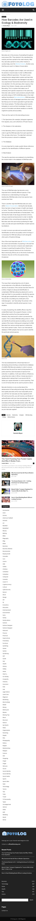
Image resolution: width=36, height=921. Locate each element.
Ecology (4, 417)
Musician (5, 720)
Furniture (5, 643)
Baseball (5, 525)
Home (3, 14)
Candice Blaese (5, 463)
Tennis (4, 789)
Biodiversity (15, 415)
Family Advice (6, 620)
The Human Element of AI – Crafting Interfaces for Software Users (18, 863)
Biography (5, 538)
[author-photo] (18, 431)
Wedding (5, 814)
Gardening (6, 653)
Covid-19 (5, 582)
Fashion (5, 623)
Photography (6, 740)
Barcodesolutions (19, 97)
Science (5, 753)
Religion (5, 750)
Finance (5, 633)
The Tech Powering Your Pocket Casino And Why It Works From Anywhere (17, 853)
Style (4, 784)
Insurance (5, 684)
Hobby (4, 669)
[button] (3, 10)
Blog (4, 541)
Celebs (4, 566)
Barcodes (9, 415)
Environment (6, 612)
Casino (4, 561)
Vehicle (5, 807)
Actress (5, 515)
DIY (4, 600)
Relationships (6, 748)
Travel (4, 797)
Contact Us (5, 910)
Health (4, 664)
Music (4, 717)
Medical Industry (20, 64)
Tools (4, 794)
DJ (3, 602)
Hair (4, 661)
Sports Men (6, 781)
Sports (4, 779)
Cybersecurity (6, 589)
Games (5, 651)
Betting (5, 533)
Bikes (4, 536)
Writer (4, 820)
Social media (6, 776)
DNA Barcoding (26, 241)
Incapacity (5, 679)
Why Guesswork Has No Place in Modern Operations (15, 858)
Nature (5, 722)
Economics (6, 605)
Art (3, 523)
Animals (5, 520)
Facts (4, 615)
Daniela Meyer (6, 25)
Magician (5, 697)
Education (5, 607)
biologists (21, 415)
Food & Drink (6, 638)
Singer (4, 761)
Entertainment (7, 610)
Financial (5, 635)
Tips (4, 791)
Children (5, 569)
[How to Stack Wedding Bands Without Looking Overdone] (6, 499)
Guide (4, 658)
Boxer (4, 543)
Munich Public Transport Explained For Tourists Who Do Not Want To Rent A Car (17, 868)
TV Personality (7, 799)
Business (8, 14)
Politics (5, 743)
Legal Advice (6, 692)
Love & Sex (6, 694)
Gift (4, 656)
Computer (5, 577)
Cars (4, 559)
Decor (4, 594)
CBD (4, 564)
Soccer (4, 768)
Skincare (5, 766)
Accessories (6, 510)
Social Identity (7, 771)
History (5, 666)
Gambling (5, 646)
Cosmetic (5, 579)
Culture (5, 587)
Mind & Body (6, 702)
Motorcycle (6, 710)
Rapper (5, 745)
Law (4, 689)
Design (5, 597)
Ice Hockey (6, 676)
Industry (5, 681)
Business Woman (7, 548)
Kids (4, 687)
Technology (6, 786)
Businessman (6, 551)
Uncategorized (7, 804)
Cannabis (5, 556)
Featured (5, 630)
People (4, 735)
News (4, 727)
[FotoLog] (18, 4)
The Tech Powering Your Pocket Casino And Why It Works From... (17, 460)
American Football (8, 518)
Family (4, 617)
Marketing (5, 699)
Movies (5, 712)
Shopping (5, 758)
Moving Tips (6, 715)
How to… (5, 674)
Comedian (5, 571)
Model (4, 704)
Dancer (5, 592)
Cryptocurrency (7, 584)
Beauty (5, 531)
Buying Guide (6, 554)
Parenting (5, 733)
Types (4, 802)
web (4, 812)
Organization (6, 730)
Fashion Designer (7, 625)
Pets (4, 738)
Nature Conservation (12, 206)
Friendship (6, 641)
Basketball (5, 528)
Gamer (4, 648)
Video (4, 809)
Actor (4, 513)
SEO (4, 756)
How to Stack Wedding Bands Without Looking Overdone (17, 873)
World (4, 817)
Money (4, 707)
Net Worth (5, 725)
